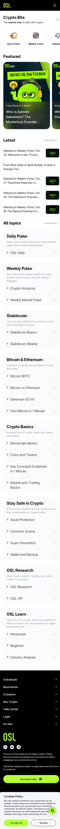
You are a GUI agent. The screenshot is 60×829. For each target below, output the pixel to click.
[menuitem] (30, 679)
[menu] (31, 703)
